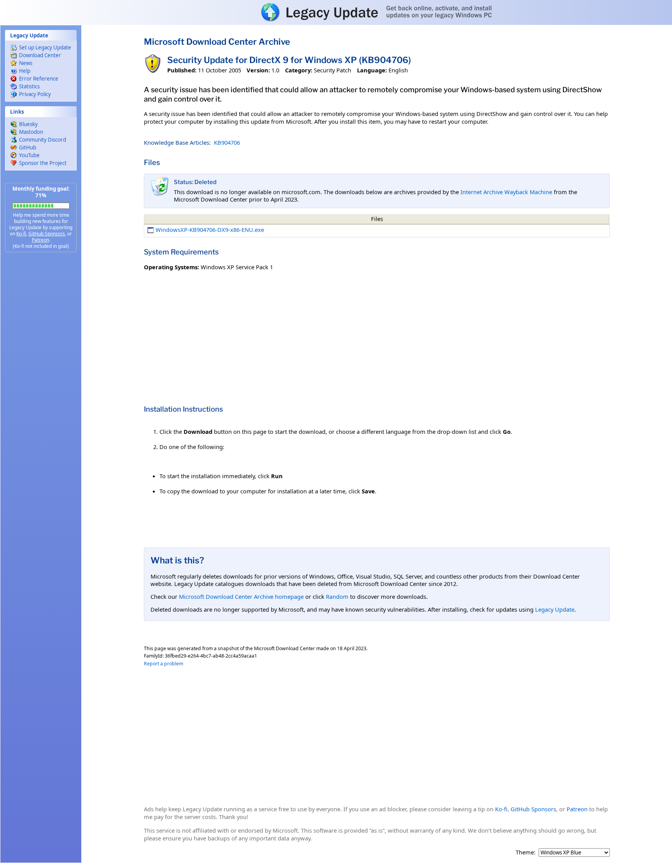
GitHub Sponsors (46, 233)
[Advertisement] (41, 381)
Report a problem (163, 663)
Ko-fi (21, 233)
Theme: (526, 852)
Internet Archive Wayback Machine (506, 192)
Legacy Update (554, 609)
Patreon (40, 240)
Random (337, 596)
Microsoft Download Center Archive (217, 42)
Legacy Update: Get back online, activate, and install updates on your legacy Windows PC (336, 12)
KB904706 (227, 142)
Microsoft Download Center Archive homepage (241, 596)
